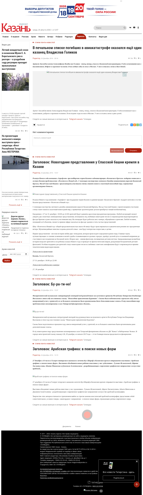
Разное (78, 426)
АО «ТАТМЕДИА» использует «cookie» (53, 471)
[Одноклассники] (134, 125)
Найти (7, 260)
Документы (67, 426)
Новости (41, 37)
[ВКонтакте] (131, 125)
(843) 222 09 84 (97, 486)
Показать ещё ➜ (15, 205)
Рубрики (59, 37)
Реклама (25, 37)
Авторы (50, 37)
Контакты (92, 37)
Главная (5, 37)
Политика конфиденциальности (51, 478)
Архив (33, 37)
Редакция (69, 37)
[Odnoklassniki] (138, 28)
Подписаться (118, 478)
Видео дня (103, 37)
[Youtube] (134, 28)
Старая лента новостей (45, 42)
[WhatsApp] (137, 125)
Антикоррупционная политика (51, 469)
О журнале (15, 37)
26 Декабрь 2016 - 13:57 (49, 173)
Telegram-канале (76, 119)
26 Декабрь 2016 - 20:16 (49, 58)
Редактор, (37, 58)
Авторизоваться (117, 150)
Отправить (133, 150)
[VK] (130, 28)
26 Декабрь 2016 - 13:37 (49, 290)
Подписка (80, 36)
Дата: (4, 255)
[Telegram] (140, 125)
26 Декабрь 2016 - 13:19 (49, 355)
